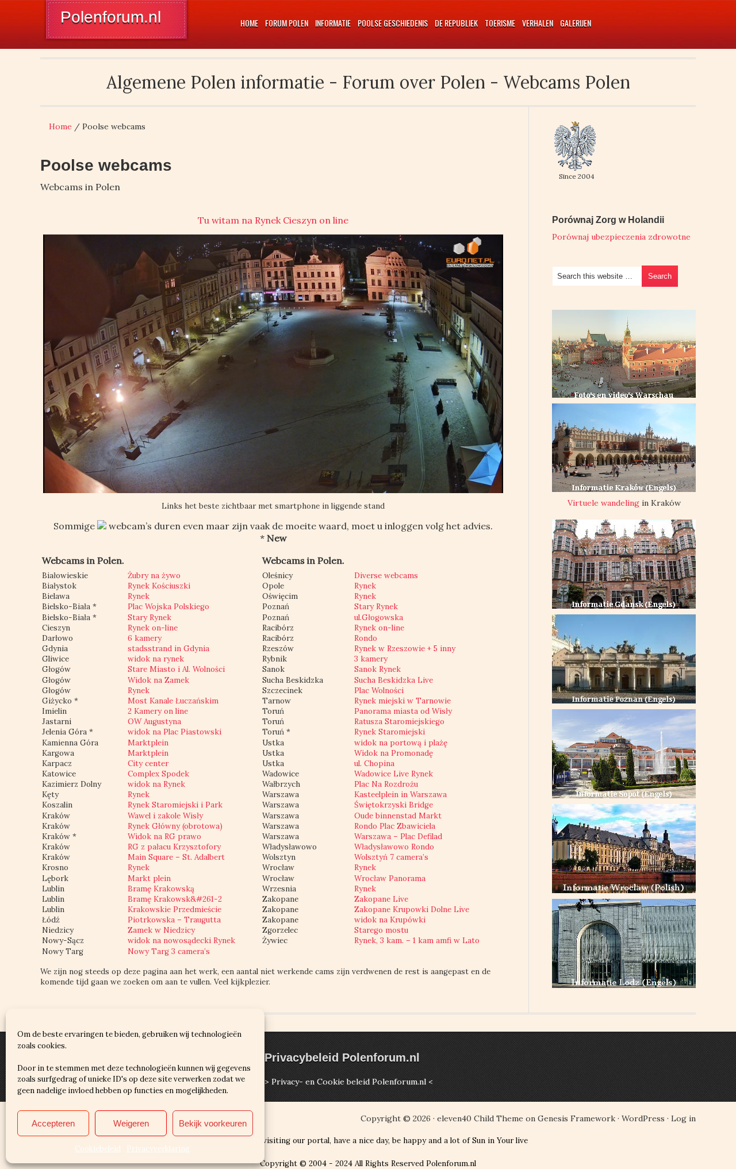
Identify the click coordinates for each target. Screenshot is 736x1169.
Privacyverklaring (158, 1148)
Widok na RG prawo (164, 836)
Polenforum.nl (110, 17)
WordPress (643, 1118)
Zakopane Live (381, 899)
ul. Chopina (374, 763)
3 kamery (371, 659)
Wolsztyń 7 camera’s (391, 857)
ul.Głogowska (378, 617)
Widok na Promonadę (393, 753)
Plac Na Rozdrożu (386, 784)
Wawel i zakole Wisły (165, 816)
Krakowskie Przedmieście (174, 909)
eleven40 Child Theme (480, 1118)
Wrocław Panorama (389, 878)
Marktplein (148, 743)
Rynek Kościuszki (159, 586)
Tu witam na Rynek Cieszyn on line (273, 220)
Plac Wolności (379, 690)
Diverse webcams (386, 575)
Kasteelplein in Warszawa (400, 794)
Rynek (139, 596)
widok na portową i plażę (400, 743)
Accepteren (53, 1123)
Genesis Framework (576, 1118)
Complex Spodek (158, 774)
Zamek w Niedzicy (161, 930)
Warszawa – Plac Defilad (398, 836)
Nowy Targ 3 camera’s (169, 951)
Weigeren (131, 1123)
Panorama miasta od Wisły (403, 711)
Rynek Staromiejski (389, 732)
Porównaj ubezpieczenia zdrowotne (621, 237)
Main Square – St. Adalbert (176, 857)
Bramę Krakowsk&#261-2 (175, 899)
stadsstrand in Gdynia (168, 648)
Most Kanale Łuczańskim (173, 701)
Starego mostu (381, 930)
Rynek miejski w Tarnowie (402, 701)
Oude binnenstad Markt (398, 816)
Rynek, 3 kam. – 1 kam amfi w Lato (417, 940)
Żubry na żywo (154, 575)
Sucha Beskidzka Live (393, 680)
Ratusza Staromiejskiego (399, 721)
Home (60, 126)
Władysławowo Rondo (394, 847)
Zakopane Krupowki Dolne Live (411, 909)
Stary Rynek (149, 617)
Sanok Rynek (377, 669)
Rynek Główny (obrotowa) (175, 826)
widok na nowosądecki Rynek (181, 940)
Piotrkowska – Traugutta (174, 920)
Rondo (365, 638)
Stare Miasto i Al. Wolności (176, 669)
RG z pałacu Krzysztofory (174, 847)
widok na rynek (156, 659)
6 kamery (145, 638)
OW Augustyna (154, 721)
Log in (683, 1118)
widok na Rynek (156, 784)
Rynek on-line (153, 628)
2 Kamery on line (158, 711)
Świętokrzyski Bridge (393, 805)
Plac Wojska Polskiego (168, 607)
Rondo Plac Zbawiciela (394, 826)
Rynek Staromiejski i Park (175, 805)
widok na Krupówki (389, 920)
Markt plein (149, 878)
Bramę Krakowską (161, 889)
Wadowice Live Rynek (393, 774)
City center (148, 763)
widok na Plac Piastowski (174, 732)
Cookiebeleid (98, 1148)
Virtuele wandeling (603, 503)
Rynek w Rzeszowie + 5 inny (404, 648)
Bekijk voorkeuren (213, 1123)
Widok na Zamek (158, 680)
